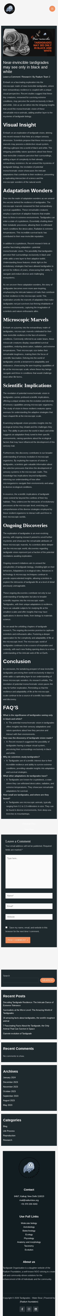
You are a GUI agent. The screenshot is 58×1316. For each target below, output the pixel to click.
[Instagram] (29, 1309)
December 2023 (10, 1082)
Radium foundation (29, 1302)
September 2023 (10, 1096)
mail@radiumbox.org (29, 1200)
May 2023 (7, 1105)
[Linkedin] (35, 1309)
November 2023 (10, 1087)
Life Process (9, 1131)
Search (6, 976)
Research (26, 77)
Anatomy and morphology (29, 1242)
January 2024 (9, 1077)
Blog (5, 1126)
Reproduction (9, 1135)
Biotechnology (29, 1231)
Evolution (29, 1250)
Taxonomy (29, 1246)
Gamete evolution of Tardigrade (17, 1033)
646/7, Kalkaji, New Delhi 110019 (29, 1196)
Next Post (29, 830)
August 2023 (9, 1100)
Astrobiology (29, 1227)
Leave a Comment (11, 77)
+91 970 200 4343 (29, 1204)
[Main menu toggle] (52, 9)
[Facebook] (22, 1309)
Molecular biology (29, 1223)
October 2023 (9, 1091)
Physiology (29, 1238)
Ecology (29, 1234)
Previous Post (29, 824)
